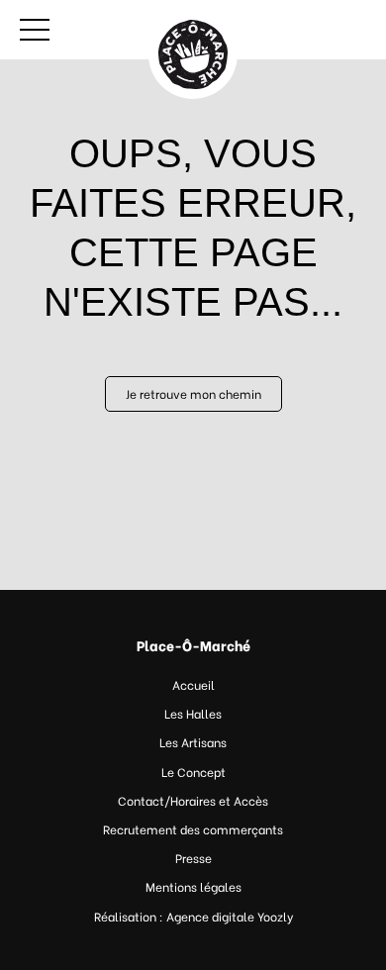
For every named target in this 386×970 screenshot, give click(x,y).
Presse (193, 857)
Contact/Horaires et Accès (193, 800)
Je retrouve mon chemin (193, 393)
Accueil (193, 684)
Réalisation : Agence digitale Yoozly (193, 916)
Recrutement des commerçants (193, 829)
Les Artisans (193, 741)
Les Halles (193, 713)
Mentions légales (193, 886)
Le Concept (193, 771)
